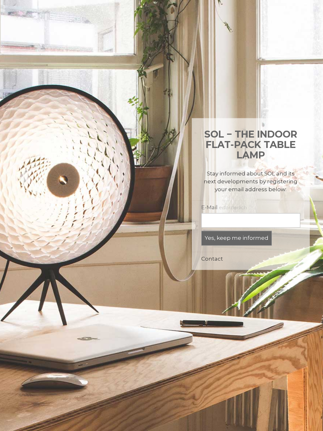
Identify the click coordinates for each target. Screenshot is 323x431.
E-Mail (224, 207)
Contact (212, 259)
